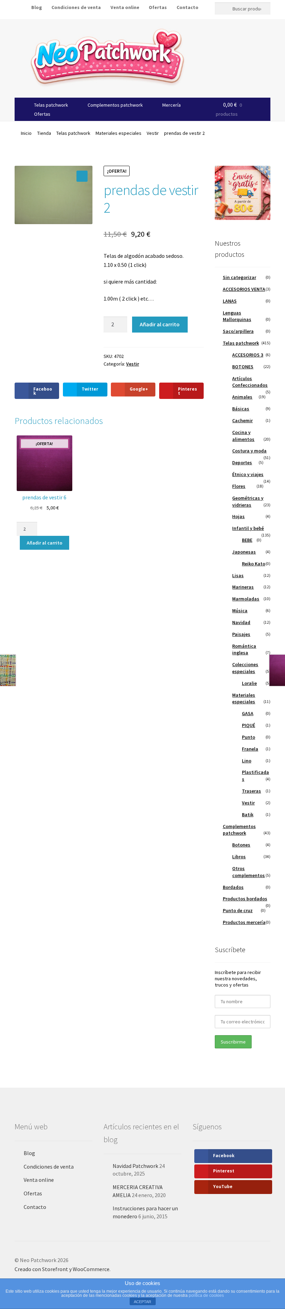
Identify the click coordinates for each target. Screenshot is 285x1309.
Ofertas (158, 7)
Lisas (238, 575)
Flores (238, 486)
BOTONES (242, 366)
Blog (29, 1153)
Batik (247, 814)
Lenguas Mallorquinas (237, 316)
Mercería (171, 105)
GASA (247, 713)
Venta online (125, 7)
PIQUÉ (248, 725)
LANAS (230, 301)
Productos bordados (245, 898)
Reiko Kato (253, 564)
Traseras (251, 791)
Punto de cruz (238, 910)
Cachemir (242, 420)
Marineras (243, 587)
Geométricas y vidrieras (247, 501)
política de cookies (206, 1295)
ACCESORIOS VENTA (244, 289)
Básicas (240, 409)
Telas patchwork (51, 105)
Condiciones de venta (49, 1166)
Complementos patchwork (115, 105)
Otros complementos (248, 871)
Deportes (242, 462)
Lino (246, 761)
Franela (250, 749)
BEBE (247, 540)
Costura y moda (249, 451)
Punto (248, 737)
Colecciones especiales (245, 667)
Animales (242, 397)
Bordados (233, 887)
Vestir (153, 133)
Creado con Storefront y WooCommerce (62, 1269)
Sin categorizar (239, 277)
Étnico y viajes (247, 474)
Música (239, 610)
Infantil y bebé (248, 528)
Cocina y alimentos (243, 435)
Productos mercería (244, 922)
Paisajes (241, 634)
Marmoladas (245, 599)
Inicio (26, 133)
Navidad (241, 622)
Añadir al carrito (160, 324)
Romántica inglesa (244, 649)
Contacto (187, 7)
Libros (239, 856)
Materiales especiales (118, 133)
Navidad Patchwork (135, 1165)
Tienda (44, 133)
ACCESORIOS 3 (247, 355)
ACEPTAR (142, 1302)
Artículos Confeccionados (250, 381)
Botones (241, 845)
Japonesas (244, 552)
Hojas (238, 516)
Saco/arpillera (238, 331)
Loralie (249, 683)
